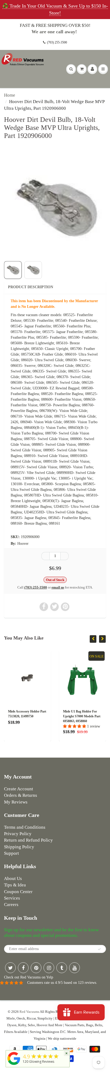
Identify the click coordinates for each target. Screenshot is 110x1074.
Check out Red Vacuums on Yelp (28, 977)
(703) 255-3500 (57, 42)
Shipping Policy (19, 846)
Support (11, 853)
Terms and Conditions (24, 827)
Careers (11, 904)
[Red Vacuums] (14, 1065)
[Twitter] (10, 967)
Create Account (18, 788)
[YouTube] (74, 967)
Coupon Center (18, 891)
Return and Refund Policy (28, 840)
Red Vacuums (29, 1012)
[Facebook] (23, 967)
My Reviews (16, 802)
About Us (13, 878)
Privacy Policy (18, 833)
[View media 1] (13, 270)
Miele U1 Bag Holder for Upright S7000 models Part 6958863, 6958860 (44, 716)
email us (58, 587)
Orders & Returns (20, 795)
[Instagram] (49, 967)
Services (12, 898)
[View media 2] (33, 270)
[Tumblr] (61, 967)
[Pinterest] (36, 967)
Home (9, 95)
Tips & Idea (15, 884)
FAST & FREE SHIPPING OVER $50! (55, 25)
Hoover (23, 544)
